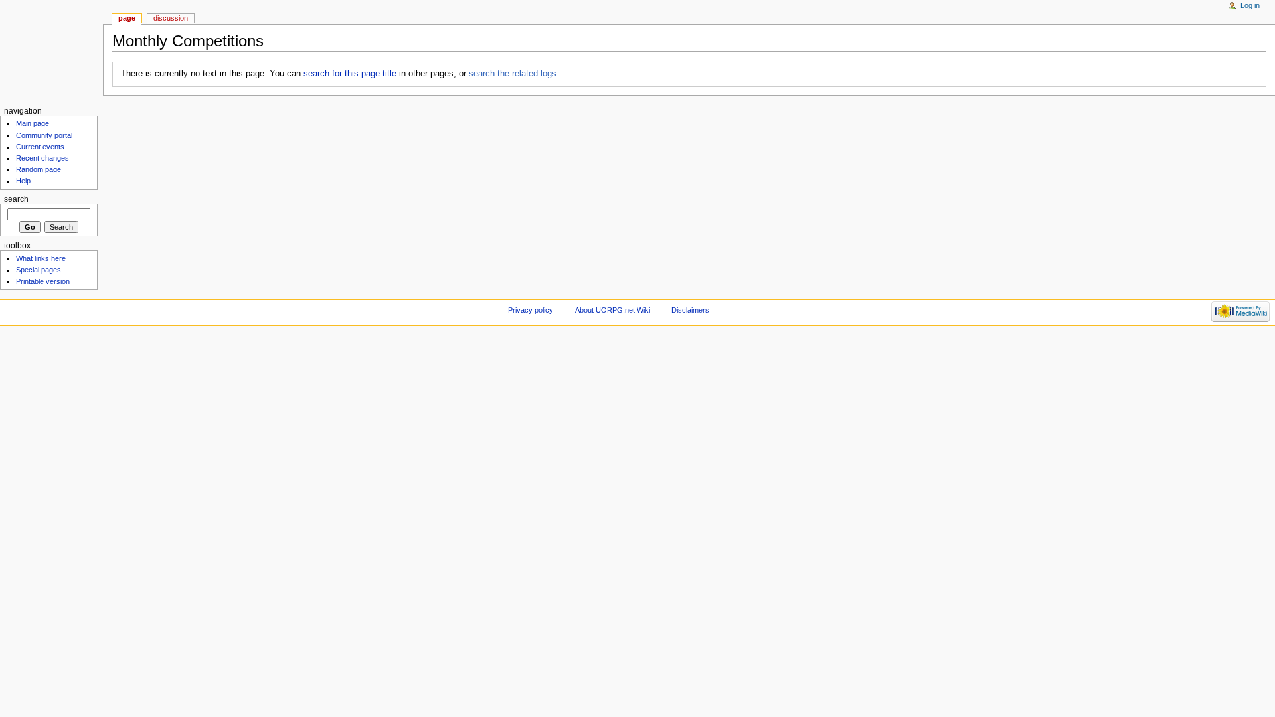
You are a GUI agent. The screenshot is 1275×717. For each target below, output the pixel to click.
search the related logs (512, 73)
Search (16, 199)
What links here (41, 258)
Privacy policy (530, 310)
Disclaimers (690, 310)
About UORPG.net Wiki (612, 310)
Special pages (38, 270)
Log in (1250, 5)
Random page (38, 169)
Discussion (170, 18)
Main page (32, 123)
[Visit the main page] (51, 51)
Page (126, 18)
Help (23, 181)
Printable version (43, 281)
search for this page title (349, 73)
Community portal (44, 135)
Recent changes (42, 158)
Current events (40, 147)
